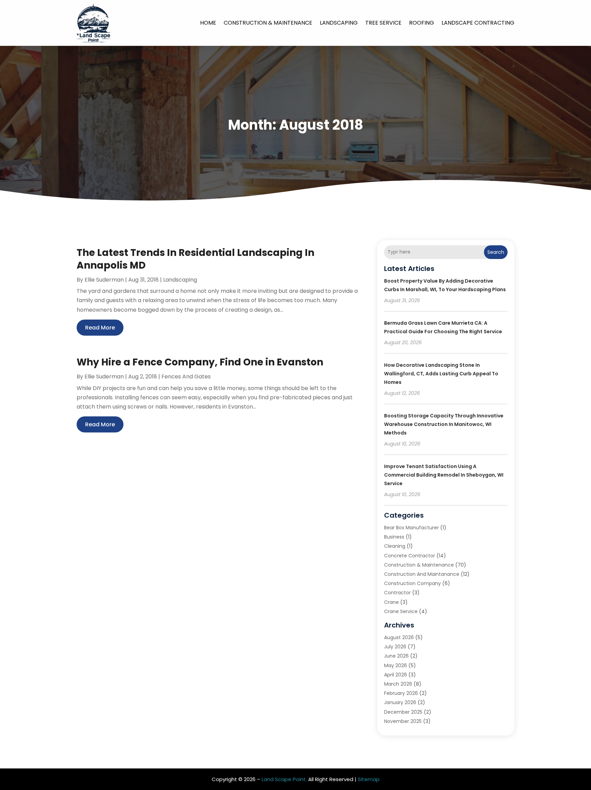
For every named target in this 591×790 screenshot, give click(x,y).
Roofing (421, 23)
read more (100, 328)
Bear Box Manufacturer (411, 527)
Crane (391, 602)
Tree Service (383, 23)
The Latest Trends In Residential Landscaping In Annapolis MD (195, 259)
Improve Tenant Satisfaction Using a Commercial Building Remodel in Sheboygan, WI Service (443, 475)
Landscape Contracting (478, 23)
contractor (397, 592)
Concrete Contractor (409, 555)
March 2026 (398, 684)
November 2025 (403, 721)
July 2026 (395, 646)
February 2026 (401, 693)
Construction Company (412, 583)
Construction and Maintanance (421, 574)
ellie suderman (104, 280)
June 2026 (396, 655)
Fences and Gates (186, 376)
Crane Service (401, 611)
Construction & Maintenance (268, 23)
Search (495, 252)
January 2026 (400, 702)
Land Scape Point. (284, 779)
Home (208, 23)
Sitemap (369, 779)
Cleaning (394, 546)
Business (394, 536)
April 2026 (395, 674)
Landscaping (339, 23)
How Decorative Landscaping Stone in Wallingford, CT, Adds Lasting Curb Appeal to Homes (441, 374)
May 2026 (395, 665)
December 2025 (403, 712)
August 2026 (399, 637)
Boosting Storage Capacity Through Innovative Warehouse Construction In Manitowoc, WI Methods (443, 424)
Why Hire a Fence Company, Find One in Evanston (200, 362)
